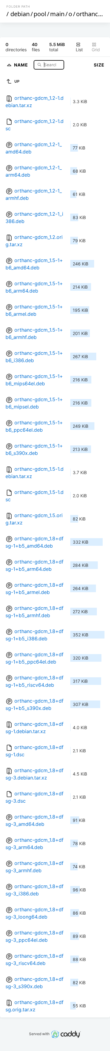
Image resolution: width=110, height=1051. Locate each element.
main (57, 14)
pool (40, 14)
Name (21, 64)
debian (20, 14)
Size (99, 64)
